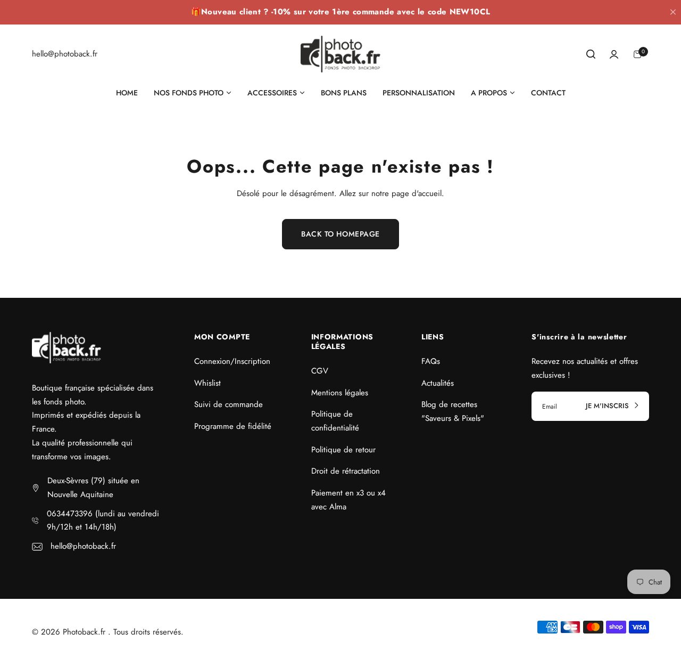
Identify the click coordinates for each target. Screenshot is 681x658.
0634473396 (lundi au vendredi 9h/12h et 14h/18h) (103, 520)
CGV (319, 371)
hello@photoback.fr (83, 546)
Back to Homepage (340, 234)
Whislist (207, 383)
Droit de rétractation (345, 471)
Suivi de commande (228, 404)
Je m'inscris (608, 406)
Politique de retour (343, 450)
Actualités (437, 383)
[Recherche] (590, 54)
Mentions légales (339, 393)
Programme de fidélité (232, 426)
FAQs (430, 361)
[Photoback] (340, 54)
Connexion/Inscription (232, 361)
